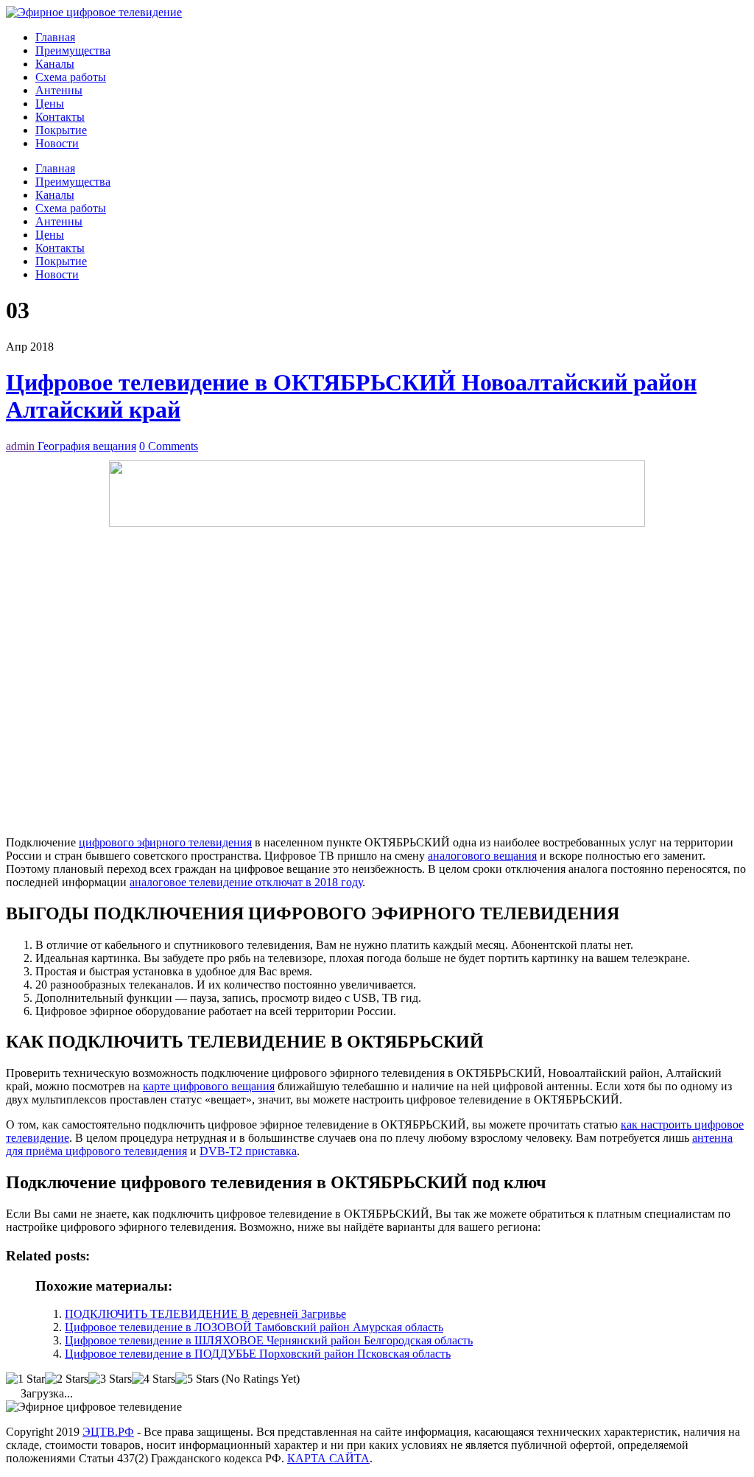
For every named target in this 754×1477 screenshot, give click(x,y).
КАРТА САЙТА (328, 1458)
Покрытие (61, 130)
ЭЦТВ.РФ (108, 1431)
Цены (49, 103)
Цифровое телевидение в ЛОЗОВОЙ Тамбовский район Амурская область (254, 1327)
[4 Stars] (153, 1379)
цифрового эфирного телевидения (165, 842)
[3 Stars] (110, 1379)
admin (22, 446)
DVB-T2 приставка (248, 1151)
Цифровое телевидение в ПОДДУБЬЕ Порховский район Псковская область (258, 1353)
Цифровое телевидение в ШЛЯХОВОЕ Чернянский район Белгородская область (269, 1340)
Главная (55, 37)
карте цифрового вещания (209, 1086)
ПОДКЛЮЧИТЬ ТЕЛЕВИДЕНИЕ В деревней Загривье (205, 1314)
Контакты (60, 116)
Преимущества (72, 50)
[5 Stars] (197, 1379)
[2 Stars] (66, 1379)
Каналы (54, 63)
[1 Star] (25, 1379)
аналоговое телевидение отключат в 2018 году (246, 882)
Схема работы (70, 77)
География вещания (87, 446)
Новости (57, 143)
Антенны (58, 90)
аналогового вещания (482, 855)
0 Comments (168, 446)
